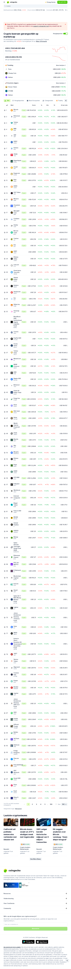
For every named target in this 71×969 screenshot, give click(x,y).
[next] (56, 804)
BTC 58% (55, 10)
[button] (35, 859)
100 (51, 804)
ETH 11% (61, 10)
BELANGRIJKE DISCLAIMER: (12, 947)
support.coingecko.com (41, 26)
